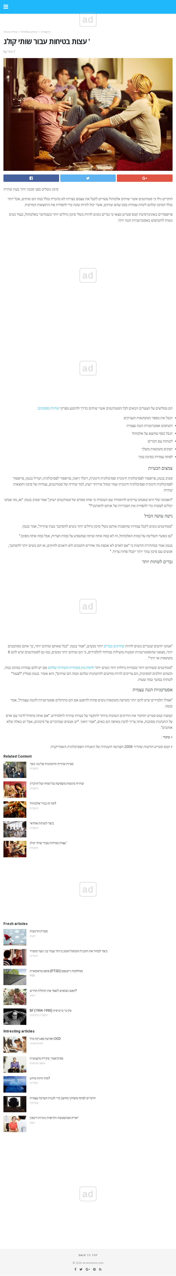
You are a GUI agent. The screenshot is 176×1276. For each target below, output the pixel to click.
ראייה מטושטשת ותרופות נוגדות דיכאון (54, 1118)
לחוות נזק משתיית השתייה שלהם (71, 667)
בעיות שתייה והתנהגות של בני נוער (52, 764)
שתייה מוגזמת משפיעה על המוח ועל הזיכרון (57, 783)
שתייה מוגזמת (10, 31)
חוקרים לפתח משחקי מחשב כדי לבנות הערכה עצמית (63, 1098)
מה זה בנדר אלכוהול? (43, 803)
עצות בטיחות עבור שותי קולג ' (48, 843)
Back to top (88, 1255)
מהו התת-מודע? (40, 1078)
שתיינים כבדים (114, 646)
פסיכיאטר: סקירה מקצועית (46, 1058)
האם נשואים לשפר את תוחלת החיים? (53, 990)
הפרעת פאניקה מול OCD (45, 1038)
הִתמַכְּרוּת (45, 31)
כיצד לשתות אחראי (42, 823)
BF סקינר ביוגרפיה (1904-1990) (51, 1010)
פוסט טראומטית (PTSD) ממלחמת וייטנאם (56, 971)
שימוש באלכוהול (29, 31)
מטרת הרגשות (39, 931)
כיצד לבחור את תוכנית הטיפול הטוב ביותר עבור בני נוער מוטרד (68, 951)
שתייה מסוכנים (48, 408)
